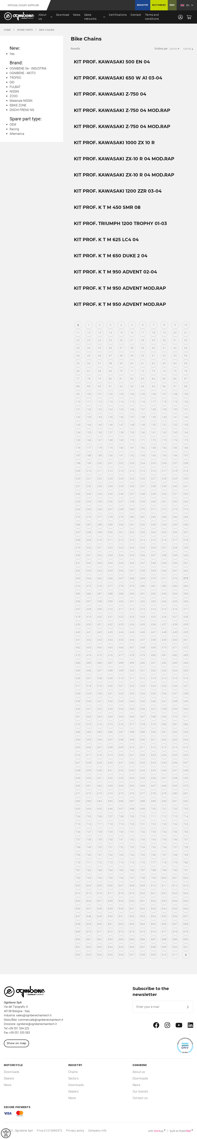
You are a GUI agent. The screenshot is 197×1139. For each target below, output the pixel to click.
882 (99, 939)
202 (121, 463)
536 (164, 693)
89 (88, 386)
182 (142, 447)
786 (131, 870)
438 (175, 624)
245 (110, 493)
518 (88, 685)
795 (110, 877)
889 (175, 939)
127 (142, 409)
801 (175, 877)
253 (78, 501)
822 (164, 893)
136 (121, 417)
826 (88, 900)
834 (175, 900)
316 (164, 539)
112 (99, 401)
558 (164, 708)
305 (164, 532)
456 (131, 639)
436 (153, 624)
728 (99, 831)
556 (142, 708)
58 (110, 363)
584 (88, 731)
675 (121, 793)
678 (153, 793)
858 (78, 923)
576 (121, 724)
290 (121, 524)
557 (153, 708)
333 (110, 555)
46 (99, 355)
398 (99, 601)
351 (185, 563)
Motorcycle (13, 1065)
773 (110, 862)
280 (131, 516)
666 (142, 785)
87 (185, 378)
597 (110, 739)
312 (121, 539)
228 (164, 478)
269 (131, 509)
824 (185, 893)
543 (121, 701)
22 (78, 340)
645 (153, 770)
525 (164, 685)
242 (78, 493)
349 (164, 563)
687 (131, 801)
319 (78, 547)
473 (78, 655)
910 (164, 954)
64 (175, 363)
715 (78, 824)
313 (131, 539)
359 (153, 570)
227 (153, 478)
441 (88, 632)
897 (142, 947)
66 (78, 370)
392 (153, 593)
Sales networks (90, 16)
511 (131, 678)
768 (175, 854)
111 (88, 401)
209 (78, 470)
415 (164, 609)
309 (88, 539)
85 (164, 378)
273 (175, 509)
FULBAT (15, 87)
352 (78, 570)
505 (185, 670)
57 (99, 363)
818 (121, 893)
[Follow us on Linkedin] (190, 1025)
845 (175, 908)
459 (164, 639)
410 (110, 609)
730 (121, 831)
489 (131, 662)
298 (88, 532)
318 (185, 539)
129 (164, 409)
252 (185, 493)
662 (99, 785)
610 (131, 747)
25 (110, 340)
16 (132, 332)
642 (121, 770)
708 (121, 816)
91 (110, 386)
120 (185, 401)
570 (175, 716)
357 (131, 570)
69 (110, 370)
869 (78, 931)
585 (99, 731)
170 (131, 440)
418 (78, 616)
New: (15, 48)
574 (99, 724)
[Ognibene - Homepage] (19, 16)
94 (142, 386)
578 (142, 724)
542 (110, 701)
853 (142, 916)
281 (142, 516)
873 (121, 931)
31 (175, 340)
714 (185, 816)
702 (175, 808)
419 (88, 616)
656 (153, 778)
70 (121, 370)
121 (78, 409)
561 (78, 716)
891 (78, 947)
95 (153, 386)
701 (164, 808)
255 (99, 501)
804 (88, 885)
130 (175, 409)
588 (131, 731)
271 (153, 509)
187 (78, 455)
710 (142, 816)
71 (132, 370)
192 (131, 455)
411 (121, 609)
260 (153, 501)
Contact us (140, 1098)
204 (142, 463)
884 (121, 939)
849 (99, 916)
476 (110, 655)
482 (175, 655)
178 (99, 447)
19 (164, 332)
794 (99, 877)
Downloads (11, 1072)
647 (175, 770)
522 (131, 685)
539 (78, 701)
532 (121, 693)
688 (142, 801)
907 (131, 954)
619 (110, 755)
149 (142, 424)
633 (142, 762)
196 (175, 455)
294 (164, 524)
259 (142, 501)
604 (185, 739)
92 (121, 386)
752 (121, 847)
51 (153, 355)
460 (175, 639)
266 (99, 509)
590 (153, 731)
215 (142, 470)
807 (121, 885)
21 (185, 332)
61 (142, 363)
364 (88, 578)
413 (142, 609)
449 (175, 632)
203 (131, 463)
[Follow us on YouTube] (178, 1025)
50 (142, 355)
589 (142, 731)
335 (131, 555)
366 (110, 578)
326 (153, 547)
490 (142, 662)
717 (99, 824)
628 (88, 762)
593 (185, 731)
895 (121, 947)
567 (142, 716)
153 (185, 424)
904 (99, 954)
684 (99, 801)
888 (164, 939)
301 (121, 532)
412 (131, 609)
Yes (12, 54)
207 (175, 463)
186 (185, 447)
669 (175, 785)
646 (164, 770)
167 (99, 440)
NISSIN (14, 91)
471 (175, 647)
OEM (13, 124)
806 (110, 885)
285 (185, 516)
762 (110, 854)
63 (164, 363)
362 (185, 570)
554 (121, 708)
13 (99, 332)
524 (153, 685)
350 (175, 563)
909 (153, 954)
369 (142, 578)
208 (185, 463)
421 (110, 616)
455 (121, 639)
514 (164, 678)
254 (88, 501)
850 (110, 916)
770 (78, 862)
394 (175, 593)
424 (142, 616)
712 (164, 816)
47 (110, 355)
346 (131, 563)
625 (175, 755)
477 (121, 655)
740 (110, 839)
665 (131, 785)
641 (110, 770)
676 (131, 793)
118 (164, 401)
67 (88, 370)
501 (142, 670)
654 (131, 778)
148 (131, 424)
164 (185, 432)
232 (88, 486)
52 (164, 355)
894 (110, 947)
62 (153, 363)
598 (121, 739)
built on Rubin (181, 1130)
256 (110, 501)
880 (78, 939)
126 (131, 409)
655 (142, 778)
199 (88, 463)
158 (121, 432)
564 (110, 716)
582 (185, 724)
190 (110, 455)
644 (142, 770)
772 (99, 862)
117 (153, 401)
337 (153, 555)
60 (132, 363)
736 (185, 831)
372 (175, 578)
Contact (136, 14)
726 (78, 831)
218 (175, 470)
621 (131, 755)
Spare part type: (26, 119)
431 (99, 624)
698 (131, 808)
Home (7, 30)
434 (131, 624)
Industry (143, 5)
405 (175, 601)
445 (131, 632)
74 (164, 370)
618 (99, 755)
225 (131, 478)
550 (78, 708)
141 (175, 417)
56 (88, 363)
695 (99, 808)
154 (78, 432)
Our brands (140, 1091)
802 (185, 877)
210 (88, 470)
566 (131, 716)
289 (110, 524)
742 (131, 839)
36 (110, 347)
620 (121, 755)
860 (99, 923)
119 (175, 401)
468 (142, 647)
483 (185, 655)
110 (78, 401)
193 (142, 455)
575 (110, 724)
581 (175, 724)
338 (164, 555)
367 (121, 578)
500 (131, 670)
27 (132, 340)
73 (153, 370)
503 (164, 670)
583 (78, 731)
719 (121, 824)
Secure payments (17, 1107)
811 (164, 885)
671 (78, 793)
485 (88, 662)
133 (88, 417)
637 (185, 762)
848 (88, 916)
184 (164, 447)
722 (153, 824)
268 (121, 509)
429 (78, 624)
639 (88, 770)
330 (78, 555)
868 (185, 923)
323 (121, 547)
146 (110, 424)
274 (185, 509)
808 (131, 885)
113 (110, 401)
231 (78, 486)
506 (78, 678)
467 (131, 647)
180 (121, 447)
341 (78, 563)
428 (185, 616)
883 (110, 939)
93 (132, 386)
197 (185, 455)
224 (121, 478)
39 (142, 347)
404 (164, 601)
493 (175, 662)
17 (142, 332)
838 (99, 908)
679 (164, 793)
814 (78, 893)
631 (121, 762)
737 (78, 839)
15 (121, 332)
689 (153, 801)
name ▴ (188, 48)
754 (142, 847)
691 (175, 801)
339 (175, 555)
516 (185, 678)
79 (99, 378)
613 (164, 747)
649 (78, 778)
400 (121, 601)
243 (88, 493)
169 (121, 440)
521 (121, 685)
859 (88, 923)
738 (88, 839)
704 (78, 816)
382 (164, 586)
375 (88, 586)
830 (131, 900)
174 (175, 440)
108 (175, 394)
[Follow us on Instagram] (167, 1025)
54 (185, 355)
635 (164, 762)
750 (99, 847)
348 (153, 563)
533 (131, 693)
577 (131, 724)
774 (121, 862)
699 (142, 808)
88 (78, 386)
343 (99, 563)
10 (185, 324)
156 (99, 432)
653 (121, 778)
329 (185, 547)
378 (121, 586)
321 (99, 547)
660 (78, 785)
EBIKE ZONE (18, 105)
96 (164, 386)
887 (153, 939)
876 (153, 931)
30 (164, 340)
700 (153, 808)
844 (164, 908)
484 (78, 662)
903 (88, 954)
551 (88, 708)
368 (131, 578)
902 (78, 954)
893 (99, 947)
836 (78, 908)
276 (88, 516)
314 (142, 539)
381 (153, 586)
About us (139, 1072)
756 (164, 847)
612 (153, 747)
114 (121, 401)
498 (110, 670)
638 (78, 770)
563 (99, 716)
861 (110, 923)
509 (110, 678)
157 (110, 432)
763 (121, 854)
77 (78, 378)
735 (175, 831)
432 (110, 624)
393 (164, 593)
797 (131, 877)
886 (142, 939)
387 (99, 593)
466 (121, 647)
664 (121, 785)
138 (142, 417)
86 (175, 378)
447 (153, 632)
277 (99, 516)
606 (88, 747)
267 (110, 509)
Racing (14, 129)
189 (99, 455)
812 (175, 885)
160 (142, 432)
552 (99, 708)
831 (142, 900)
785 (121, 870)
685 (110, 801)
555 (131, 708)
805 (99, 885)
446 (142, 632)
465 (110, 647)
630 (110, 762)
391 (142, 593)
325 (142, 547)
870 (88, 931)
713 (175, 816)
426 (164, 616)
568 (153, 716)
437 (164, 624)
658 (175, 778)
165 (78, 440)
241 (185, 486)
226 (142, 478)
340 (185, 555)
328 (175, 547)
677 (142, 793)
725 (185, 824)
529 (88, 693)
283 (164, 516)
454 (110, 639)
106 (153, 394)
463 (88, 647)
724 (175, 824)
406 (185, 601)
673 (99, 793)
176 (78, 447)
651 (99, 778)
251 (175, 493)
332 (99, 555)
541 (99, 701)
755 (153, 847)
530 (99, 693)
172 (153, 440)
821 (153, 893)
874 (131, 931)
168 (110, 440)
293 (153, 524)
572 (78, 724)
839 (110, 908)
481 (164, 655)
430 (88, 624)
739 (99, 839)
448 (164, 632)
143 (78, 424)
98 (185, 386)
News (76, 14)
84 (153, 378)
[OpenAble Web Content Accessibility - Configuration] (6, 1133)
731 (131, 831)
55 (78, 363)
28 (142, 340)
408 (88, 609)
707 (110, 816)
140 (164, 417)
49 (132, 355)
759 (78, 854)
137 (131, 417)
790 (175, 870)
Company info (97, 1130)
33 (78, 347)
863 (131, 923)
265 (88, 509)
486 (99, 662)
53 (175, 355)
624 (164, 755)
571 (185, 716)
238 (153, 486)
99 (78, 394)
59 (121, 363)
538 (185, 693)
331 (88, 555)
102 (110, 394)
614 (175, 747)
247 (131, 493)
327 (164, 547)
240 (175, 486)
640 (99, 770)
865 (153, 923)
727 (88, 831)
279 (121, 516)
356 (121, 570)
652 (110, 778)
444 (121, 632)
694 (88, 808)
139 (153, 417)
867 (175, 923)
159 (131, 432)
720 (131, 824)
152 (175, 424)
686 (121, 801)
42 (175, 347)
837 (88, 908)
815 (88, 893)
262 (175, 501)
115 (131, 401)
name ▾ (174, 48)
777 (153, 862)
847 (78, 916)
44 (78, 355)
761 (99, 854)
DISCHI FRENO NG (22, 110)
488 (121, 662)
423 (131, 616)
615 (185, 747)
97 (175, 386)
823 (175, 893)
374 (78, 586)
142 (185, 417)
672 (88, 793)
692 (185, 801)
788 (153, 870)
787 (142, 870)
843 (153, 908)
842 (142, 908)
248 (142, 493)
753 (131, 847)
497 (99, 670)
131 (185, 409)
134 (99, 417)
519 (99, 685)
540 (88, 701)
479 (142, 655)
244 (99, 493)
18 (153, 332)
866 (164, 923)
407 (78, 609)
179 (110, 447)
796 (121, 877)
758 (185, 847)
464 (99, 647)
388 (110, 593)
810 (153, 885)
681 (185, 793)
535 (153, 693)
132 (78, 417)
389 (121, 593)
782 (88, 870)
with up (157, 1130)
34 (88, 347)
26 (121, 340)
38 (132, 347)
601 (153, 739)
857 (185, 916)
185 (175, 447)
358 (142, 570)
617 (88, 755)
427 (175, 616)
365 (99, 578)
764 (131, 854)
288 (99, 524)
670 (185, 785)
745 (164, 839)
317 (175, 539)
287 (88, 524)
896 (131, 947)
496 (88, 670)
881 (88, 939)
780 (185, 862)
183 (153, 447)
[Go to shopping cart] (189, 17)
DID (12, 82)
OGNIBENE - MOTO (23, 73)
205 (153, 463)
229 (175, 478)
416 (175, 609)
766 (153, 854)
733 (153, 831)
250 (164, 493)
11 (78, 332)
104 (131, 394)
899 (164, 947)
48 (121, 355)
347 (142, 563)
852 (131, 916)
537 (175, 693)
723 (164, 824)
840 (121, 908)
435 (142, 624)
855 (164, 916)
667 (153, 785)
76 (185, 370)
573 (88, 724)
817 (110, 893)
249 (153, 493)
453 (99, 639)
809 (142, 885)
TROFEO (15, 77)
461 (185, 639)
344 (110, 563)
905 (110, 954)
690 (164, 801)
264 (78, 509)
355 (110, 570)
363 (78, 578)
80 (110, 378)
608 (110, 747)
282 (153, 516)
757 (175, 847)
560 (185, 708)
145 (99, 424)
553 (110, 708)
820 (142, 893)
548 (175, 701)
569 (164, 716)
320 (88, 547)
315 (153, 539)
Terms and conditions (152, 16)
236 (131, 486)
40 (153, 347)
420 (99, 616)
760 (88, 854)
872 (110, 931)
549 (185, 701)
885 (131, 939)
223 (110, 478)
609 (121, 747)
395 (185, 593)
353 (88, 570)
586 (110, 731)
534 (142, 693)
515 (175, 678)
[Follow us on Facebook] (156, 1025)
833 (164, 900)
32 (185, 340)
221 (88, 478)
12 (88, 332)
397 (88, 601)
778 (164, 862)
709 (131, 816)
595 (88, 739)
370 (153, 578)
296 (185, 524)
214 (131, 470)
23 (88, 340)
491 (153, 662)
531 (110, 693)
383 (175, 586)
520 (110, 685)
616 (78, 755)
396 (78, 601)
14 (110, 332)
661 (88, 785)
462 (78, 647)
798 (142, 877)
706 (99, 816)
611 (142, 747)
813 (185, 885)
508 (99, 678)
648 (185, 770)
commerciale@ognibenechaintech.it (40, 1019)
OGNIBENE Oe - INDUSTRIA (28, 68)
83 (142, 378)
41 (164, 347)
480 (153, 655)
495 (78, 670)
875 (142, 931)
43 (185, 347)
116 (142, 401)
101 (99, 394)
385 (78, 593)
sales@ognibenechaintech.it (34, 1015)
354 (99, 570)
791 (185, 870)
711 (153, 816)
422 (121, 616)
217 (164, 470)
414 (153, 609)
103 (121, 394)
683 (88, 801)
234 (110, 486)
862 (121, 923)
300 (110, 532)
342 (88, 563)
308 (78, 539)
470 (164, 647)
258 (131, 501)
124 (110, 409)
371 (164, 578)
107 (164, 394)
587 (121, 731)
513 (153, 678)
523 (142, 685)
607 (99, 747)
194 (153, 455)
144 (88, 424)
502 (153, 670)
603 (175, 739)
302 (131, 532)
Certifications (118, 14)
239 (164, 486)
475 (99, 655)
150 (153, 424)
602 (164, 739)
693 (78, 808)
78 (88, 378)
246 (121, 493)
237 (142, 486)
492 (164, 662)
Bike (172, 5)
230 (185, 478)
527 (185, 685)
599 (131, 739)
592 (175, 731)
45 (88, 355)
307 (185, 532)
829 (121, 900)
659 (185, 778)
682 (78, 801)
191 (121, 455)
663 (110, 785)
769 (185, 854)
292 (142, 524)
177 (88, 447)
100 (88, 394)
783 (99, 870)
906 (121, 954)
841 (131, 908)
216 (153, 470)
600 (142, 739)
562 (88, 716)
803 (78, 885)
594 (78, 739)
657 (164, 778)
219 (185, 470)
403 (153, 601)
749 (88, 847)
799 (153, 877)
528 (78, 693)
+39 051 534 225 (18, 1028)
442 (99, 632)
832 (153, 900)
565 (121, 716)
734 (164, 831)
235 (121, 486)
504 (175, 670)
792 (78, 877)
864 (142, 923)
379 (131, 586)
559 (175, 708)
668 (164, 785)
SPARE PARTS (25, 30)
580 (164, 724)
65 (185, 363)
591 (164, 731)
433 (121, 624)
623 (153, 755)
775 (131, 862)
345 (121, 563)
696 (110, 808)
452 (88, 639)
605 (78, 747)
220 (78, 478)
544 (131, 701)
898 (153, 947)
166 (88, 440)
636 (175, 762)
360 (164, 570)
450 (185, 632)
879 (185, 931)
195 (164, 455)
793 (88, 877)
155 (88, 432)
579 (153, 724)
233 (99, 486)
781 (78, 870)
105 (142, 394)
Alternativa (17, 134)
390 (131, 593)
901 (185, 947)
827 (99, 900)
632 (131, 762)
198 (78, 463)
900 (175, 947)
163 (175, 432)
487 (110, 662)
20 (175, 332)
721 (142, 824)
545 (142, 701)
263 (185, 501)
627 (78, 762)
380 (142, 586)
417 (185, 609)
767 (164, 854)
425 (153, 616)
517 (78, 685)
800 (164, 877)
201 (110, 463)
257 (121, 501)
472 (185, 647)
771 (88, 862)
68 (99, 370)
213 (121, 470)
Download (62, 14)
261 (164, 501)
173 (164, 440)
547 (164, 701)
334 (121, 555)
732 (142, 831)
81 (121, 378)
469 (153, 647)
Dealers (9, 1078)
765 (142, 854)
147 (121, 424)
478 (131, 655)
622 (142, 755)
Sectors (73, 1078)
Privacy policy (75, 1130)
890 (185, 939)
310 (99, 539)
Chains (73, 1072)
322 (110, 547)
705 (88, 816)
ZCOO (14, 96)
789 (164, 870)
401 (131, 601)
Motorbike (159, 5)
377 (110, 586)
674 (110, 793)
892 (88, 947)
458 (153, 639)
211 (99, 470)
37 (121, 347)
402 (142, 601)
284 (175, 516)
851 (121, 916)
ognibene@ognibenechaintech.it (37, 1024)
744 (153, 839)
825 (78, 900)
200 (99, 463)
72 (142, 370)
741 (121, 839)
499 (121, 670)
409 (99, 609)
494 (185, 662)
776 (142, 862)
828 (110, 900)
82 (132, 378)
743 (142, 839)
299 (99, 532)
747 (185, 839)
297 (78, 532)
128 (153, 409)
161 (153, 432)
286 (78, 524)
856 (175, 916)
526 (175, 685)
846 (185, 908)
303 (142, 532)
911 (175, 954)
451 (78, 639)
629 (99, 762)
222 (99, 478)
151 (164, 424)
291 (131, 524)
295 (175, 524)
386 (88, 593)
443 (110, 632)
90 (99, 386)
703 (185, 808)
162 (164, 432)
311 (110, 539)
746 (175, 839)
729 (110, 831)
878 (175, 931)
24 (99, 340)
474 (88, 655)
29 (153, 340)
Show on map (16, 1043)
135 (110, 417)
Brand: (16, 62)
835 (185, 900)
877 (164, 931)
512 (142, 678)
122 (88, 409)
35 (99, 347)
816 (99, 893)
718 (110, 824)
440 (78, 632)
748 (78, 847)
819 (131, 893)
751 (110, 847)
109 (185, 394)
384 (185, 586)
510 (121, 678)
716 (88, 824)
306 (175, 532)
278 (110, 516)
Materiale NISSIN (21, 101)
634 (153, 762)
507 (88, 678)
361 (175, 570)
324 (131, 547)
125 (121, 409)
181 (131, 447)
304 (153, 532)
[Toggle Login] (180, 17)
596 (99, 739)
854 (153, 916)
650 (88, 778)
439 (185, 624)
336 (142, 555)
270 (142, 509)
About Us (42, 16)
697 (121, 808)
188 (88, 455)
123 (99, 409)
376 (99, 586)
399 (110, 601)
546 (153, 701)
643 (131, 770)
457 (142, 639)
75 (175, 370)
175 (185, 440)
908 (142, 954)
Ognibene (140, 1065)
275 (78, 516)
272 (164, 509)
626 (185, 755)
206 (164, 463)
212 (110, 470)
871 (99, 931)
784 (110, 870)
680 (175, 793)
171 (142, 440)
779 (175, 862)
